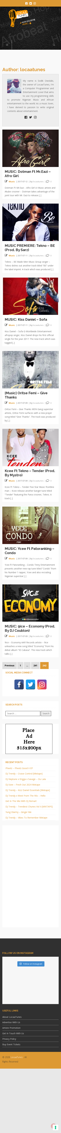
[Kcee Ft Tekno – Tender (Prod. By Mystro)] (30, 447)
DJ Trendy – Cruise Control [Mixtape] (24, 773)
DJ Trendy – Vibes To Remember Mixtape (26, 817)
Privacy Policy (9, 1038)
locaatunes (38, 181)
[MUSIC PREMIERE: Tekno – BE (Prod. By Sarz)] (30, 221)
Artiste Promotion (11, 1027)
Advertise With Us (11, 1022)
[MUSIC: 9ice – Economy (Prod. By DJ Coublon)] (30, 602)
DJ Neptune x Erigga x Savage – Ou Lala (25, 779)
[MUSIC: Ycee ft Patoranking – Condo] (30, 524)
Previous (9, 665)
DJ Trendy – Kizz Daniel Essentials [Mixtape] (27, 790)
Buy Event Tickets (11, 1044)
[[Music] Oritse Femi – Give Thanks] (30, 369)
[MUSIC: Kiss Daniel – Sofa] (30, 295)
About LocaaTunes (12, 1016)
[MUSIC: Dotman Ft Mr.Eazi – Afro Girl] (30, 147)
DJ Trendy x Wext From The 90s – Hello (25, 795)
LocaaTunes (17, 1057)
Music (12, 181)
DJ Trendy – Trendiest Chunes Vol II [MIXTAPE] (29, 806)
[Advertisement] (30, 1100)
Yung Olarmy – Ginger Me (18, 812)
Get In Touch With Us (13, 1033)
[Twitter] (30, 684)
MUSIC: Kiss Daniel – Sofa (26, 319)
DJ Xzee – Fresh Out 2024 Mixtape (22, 784)
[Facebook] (19, 684)
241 (35, 665)
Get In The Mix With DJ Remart (21, 801)
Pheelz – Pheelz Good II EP (19, 768)
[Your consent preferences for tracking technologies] (55, 1127)
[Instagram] (42, 684)
